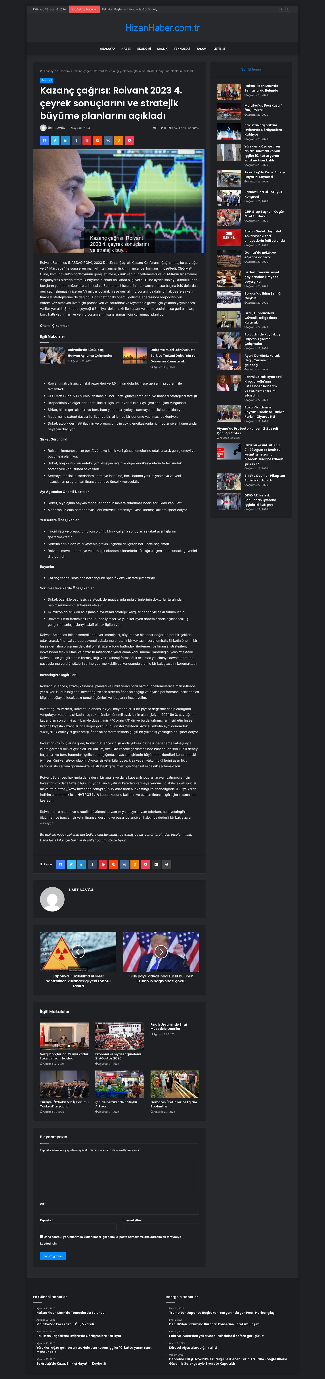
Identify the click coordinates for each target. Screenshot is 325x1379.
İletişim (219, 48)
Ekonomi (144, 48)
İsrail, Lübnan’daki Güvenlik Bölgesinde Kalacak (261, 318)
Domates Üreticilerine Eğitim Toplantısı (174, 1104)
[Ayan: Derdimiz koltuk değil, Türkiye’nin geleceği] (229, 361)
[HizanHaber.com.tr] (162, 27)
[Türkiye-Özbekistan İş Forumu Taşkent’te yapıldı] (64, 1084)
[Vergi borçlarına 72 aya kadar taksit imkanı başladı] (64, 1036)
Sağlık (162, 48)
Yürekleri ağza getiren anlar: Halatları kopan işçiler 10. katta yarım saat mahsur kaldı (262, 153)
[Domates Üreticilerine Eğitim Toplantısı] (175, 1084)
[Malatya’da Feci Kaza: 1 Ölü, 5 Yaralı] (229, 111)
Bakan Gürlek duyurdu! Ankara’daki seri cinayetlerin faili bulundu (265, 236)
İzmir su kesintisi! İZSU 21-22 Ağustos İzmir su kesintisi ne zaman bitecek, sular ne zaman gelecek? (264, 454)
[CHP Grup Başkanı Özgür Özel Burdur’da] (229, 217)
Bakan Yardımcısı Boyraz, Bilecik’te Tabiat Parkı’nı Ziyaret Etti (264, 412)
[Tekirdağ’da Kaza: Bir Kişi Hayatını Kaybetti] (229, 178)
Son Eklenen (251, 69)
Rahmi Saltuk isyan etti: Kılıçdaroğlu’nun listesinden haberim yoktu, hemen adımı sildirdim (264, 386)
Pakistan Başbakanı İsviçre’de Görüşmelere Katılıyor (137, 9)
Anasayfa (107, 48)
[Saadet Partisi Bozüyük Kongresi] (229, 198)
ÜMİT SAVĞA (56, 128)
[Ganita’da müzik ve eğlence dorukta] (229, 258)
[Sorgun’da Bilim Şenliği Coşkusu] (229, 299)
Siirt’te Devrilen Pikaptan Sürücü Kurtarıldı (265, 478)
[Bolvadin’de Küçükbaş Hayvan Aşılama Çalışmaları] (52, 355)
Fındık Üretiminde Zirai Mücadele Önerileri (169, 1026)
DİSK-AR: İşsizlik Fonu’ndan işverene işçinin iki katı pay (260, 500)
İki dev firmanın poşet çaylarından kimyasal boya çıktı (262, 277)
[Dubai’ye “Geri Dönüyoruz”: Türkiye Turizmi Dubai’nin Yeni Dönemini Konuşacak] (135, 355)
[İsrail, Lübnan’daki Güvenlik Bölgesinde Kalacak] (229, 319)
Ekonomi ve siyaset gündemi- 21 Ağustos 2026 (119, 1056)
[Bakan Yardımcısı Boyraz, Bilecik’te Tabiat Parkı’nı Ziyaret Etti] (229, 413)
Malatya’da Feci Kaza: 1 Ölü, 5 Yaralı (263, 107)
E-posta (46, 1220)
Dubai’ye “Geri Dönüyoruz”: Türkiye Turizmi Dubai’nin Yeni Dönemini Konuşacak (174, 356)
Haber (126, 48)
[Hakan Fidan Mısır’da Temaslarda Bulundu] (229, 92)
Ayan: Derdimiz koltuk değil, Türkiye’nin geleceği (262, 360)
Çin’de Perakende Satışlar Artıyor (116, 1104)
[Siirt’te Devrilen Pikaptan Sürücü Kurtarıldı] (229, 481)
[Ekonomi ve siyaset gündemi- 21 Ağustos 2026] (119, 1036)
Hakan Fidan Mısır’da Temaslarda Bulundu (261, 88)
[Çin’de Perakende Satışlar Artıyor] (119, 1084)
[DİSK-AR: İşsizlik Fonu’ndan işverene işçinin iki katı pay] (229, 501)
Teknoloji (182, 48)
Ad (43, 1203)
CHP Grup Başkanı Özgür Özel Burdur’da (264, 213)
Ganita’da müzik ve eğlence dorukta (260, 254)
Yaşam (201, 48)
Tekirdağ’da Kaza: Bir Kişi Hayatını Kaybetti (265, 174)
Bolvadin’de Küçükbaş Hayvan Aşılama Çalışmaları (262, 339)
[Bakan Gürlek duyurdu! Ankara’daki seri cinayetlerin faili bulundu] (229, 237)
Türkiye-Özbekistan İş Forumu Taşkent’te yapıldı (64, 1104)
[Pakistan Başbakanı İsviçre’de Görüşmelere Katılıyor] (229, 131)
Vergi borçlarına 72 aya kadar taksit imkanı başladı (64, 1056)
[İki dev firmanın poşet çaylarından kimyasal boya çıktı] (229, 278)
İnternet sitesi (132, 1220)
